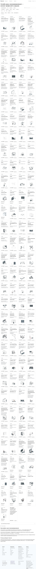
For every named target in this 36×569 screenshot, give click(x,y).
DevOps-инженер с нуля (21, 553)
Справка (3, 550)
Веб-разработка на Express (29, 554)
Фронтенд (11, 553)
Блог (2, 551)
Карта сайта (3, 554)
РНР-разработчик (20, 554)
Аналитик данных (20, 556)
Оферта (19, 562)
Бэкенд (11, 554)
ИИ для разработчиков (20, 557)
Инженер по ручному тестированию (20, 551)
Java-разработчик (20, 550)
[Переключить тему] (34, 1)
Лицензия (19, 563)
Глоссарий (3, 553)
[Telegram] (2, 561)
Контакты (19, 564)
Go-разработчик (20, 555)
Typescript (27, 550)
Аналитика (11, 550)
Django (27, 552)
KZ (5, 565)
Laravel (27, 551)
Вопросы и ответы (4, 552)
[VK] (5, 561)
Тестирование (12, 552)
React (27, 553)
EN (4, 565)
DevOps (11, 551)
